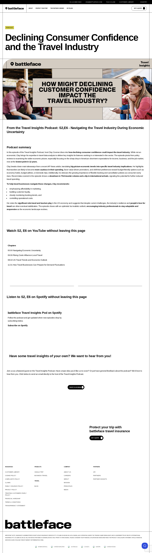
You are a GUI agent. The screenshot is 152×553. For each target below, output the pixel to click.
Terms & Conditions (13, 502)
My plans (70, 8)
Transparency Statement (15, 505)
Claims (7, 482)
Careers (67, 475)
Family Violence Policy (14, 486)
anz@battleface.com (94, 2)
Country (143, 2)
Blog (36, 486)
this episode (14, 152)
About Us (67, 472)
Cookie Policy (10, 475)
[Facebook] (127, 528)
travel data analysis (47, 155)
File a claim (110, 2)
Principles (68, 486)
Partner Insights (100, 479)
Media (66, 489)
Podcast (9, 27)
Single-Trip (39, 472)
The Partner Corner (57, 8)
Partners (97, 475)
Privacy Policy (11, 489)
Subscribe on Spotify (18, 325)
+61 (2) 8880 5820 (75, 2)
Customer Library (126, 2)
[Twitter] (132, 528)
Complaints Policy (12, 479)
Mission (67, 482)
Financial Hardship (12, 498)
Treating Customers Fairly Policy (16, 494)
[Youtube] (141, 528)
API (94, 472)
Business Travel (41, 475)
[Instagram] (136, 528)
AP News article (54, 166)
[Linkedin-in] (146, 528)
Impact (66, 479)
